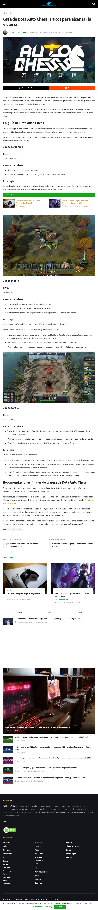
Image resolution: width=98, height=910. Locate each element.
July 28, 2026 (20, 740)
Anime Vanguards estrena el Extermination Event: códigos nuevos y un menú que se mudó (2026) (53, 758)
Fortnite (6, 874)
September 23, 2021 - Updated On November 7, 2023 (47, 32)
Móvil (5, 880)
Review (38, 879)
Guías (10, 13)
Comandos (7, 853)
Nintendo (39, 853)
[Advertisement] (49, 646)
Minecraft (6, 877)
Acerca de (6, 899)
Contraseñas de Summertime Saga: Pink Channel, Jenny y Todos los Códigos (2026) (48, 619)
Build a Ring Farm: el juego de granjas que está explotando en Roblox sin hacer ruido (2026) (51, 737)
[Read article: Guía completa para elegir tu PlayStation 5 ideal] (9, 203)
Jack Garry (14, 599)
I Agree (60, 907)
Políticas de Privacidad (39, 899)
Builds (5, 846)
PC (36, 868)
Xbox (36, 863)
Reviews (38, 883)
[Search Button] (93, 4)
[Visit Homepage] (49, 3)
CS (4, 857)
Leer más (6, 821)
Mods (37, 850)
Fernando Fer (63, 599)
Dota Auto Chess (15, 529)
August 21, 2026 (12, 731)
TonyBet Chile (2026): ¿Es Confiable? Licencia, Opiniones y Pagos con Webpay (46, 768)
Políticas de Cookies (21, 899)
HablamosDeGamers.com (13, 806)
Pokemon (6, 883)
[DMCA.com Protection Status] (9, 830)
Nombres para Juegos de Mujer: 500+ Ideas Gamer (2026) (75, 201)
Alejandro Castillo (18, 32)
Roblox (69, 842)
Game (5, 861)
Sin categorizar (73, 846)
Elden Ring (7, 871)
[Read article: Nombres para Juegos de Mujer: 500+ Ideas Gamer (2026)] (54, 203)
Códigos (6, 850)
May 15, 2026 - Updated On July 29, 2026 (76, 206)
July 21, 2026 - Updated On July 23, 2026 (30, 771)
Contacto (54, 899)
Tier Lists (70, 857)
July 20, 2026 (21, 206)
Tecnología (71, 853)
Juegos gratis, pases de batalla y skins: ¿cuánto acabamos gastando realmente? (37, 727)
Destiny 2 (6, 868)
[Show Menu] (4, 4)
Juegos (38, 846)
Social (68, 850)
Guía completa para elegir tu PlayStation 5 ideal (28, 201)
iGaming (38, 842)
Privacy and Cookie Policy (42, 907)
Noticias (38, 857)
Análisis (57, 590)
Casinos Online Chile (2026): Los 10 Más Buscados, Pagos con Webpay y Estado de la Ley (50, 778)
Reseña (38, 875)
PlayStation (39, 860)
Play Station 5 (41, 872)
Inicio (5, 13)
